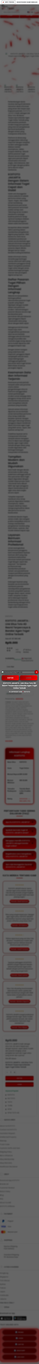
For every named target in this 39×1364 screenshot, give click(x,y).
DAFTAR (10, 678)
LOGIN (28, 678)
